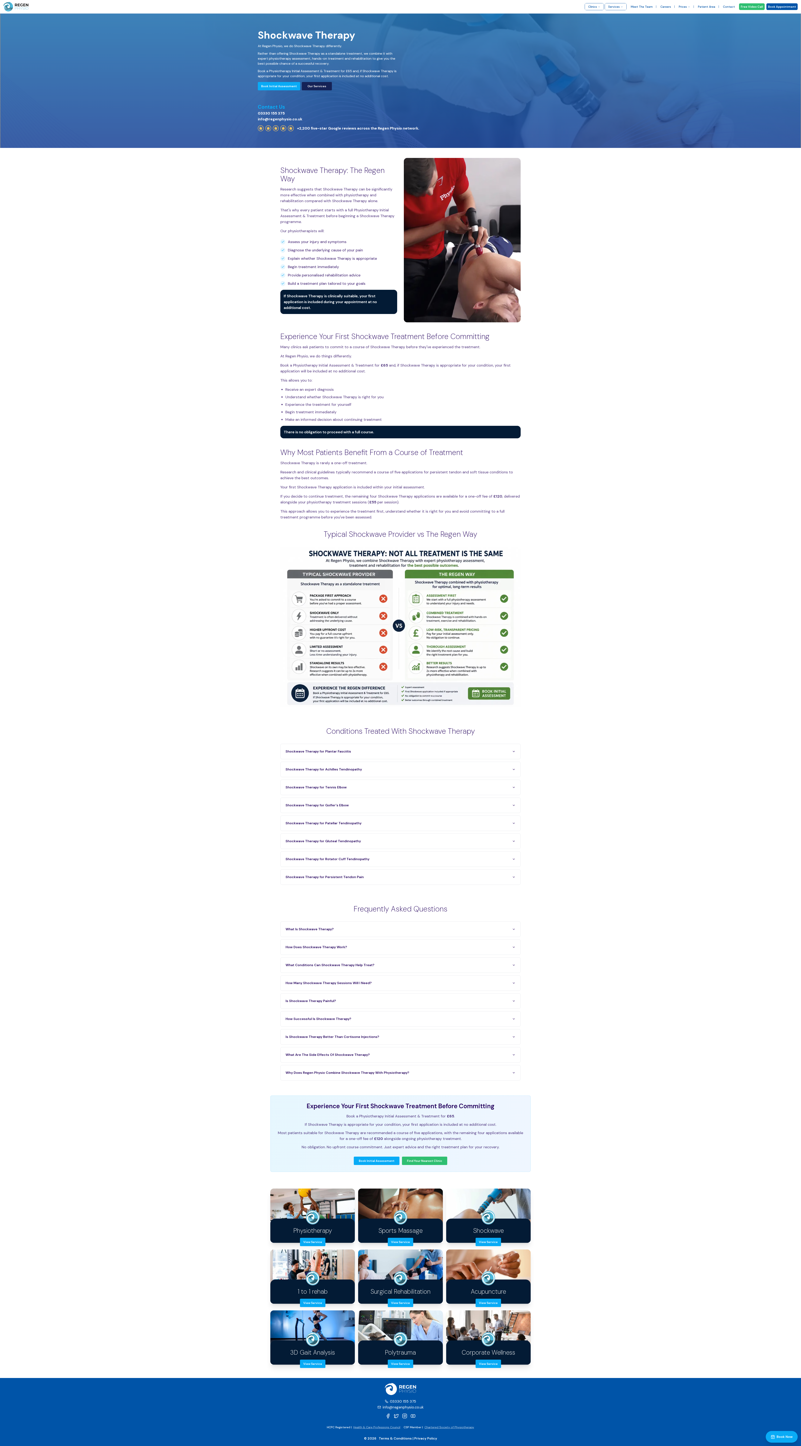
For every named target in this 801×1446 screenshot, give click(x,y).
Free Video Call (752, 7)
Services (614, 7)
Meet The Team (642, 7)
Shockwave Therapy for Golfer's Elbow (317, 805)
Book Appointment (782, 7)
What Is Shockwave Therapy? (310, 929)
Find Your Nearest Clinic (424, 1161)
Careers (665, 7)
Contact (729, 7)
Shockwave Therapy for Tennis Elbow (316, 787)
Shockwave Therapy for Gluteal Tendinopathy (323, 841)
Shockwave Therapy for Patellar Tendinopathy (323, 823)
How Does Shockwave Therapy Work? (316, 947)
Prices (683, 7)
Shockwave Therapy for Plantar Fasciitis (318, 751)
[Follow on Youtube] (413, 1415)
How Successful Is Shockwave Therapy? (318, 1019)
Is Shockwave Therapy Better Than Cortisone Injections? (332, 1037)
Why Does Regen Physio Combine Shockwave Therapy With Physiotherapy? (347, 1072)
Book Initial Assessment (279, 86)
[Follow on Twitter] (396, 1415)
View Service (312, 1242)
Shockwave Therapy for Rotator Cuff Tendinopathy (327, 859)
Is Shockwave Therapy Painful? (311, 1001)
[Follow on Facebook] (387, 1415)
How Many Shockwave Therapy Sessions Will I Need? (329, 983)
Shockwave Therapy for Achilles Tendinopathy (324, 769)
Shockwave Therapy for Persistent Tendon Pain (325, 877)
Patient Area (706, 7)
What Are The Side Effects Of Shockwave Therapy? (328, 1055)
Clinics (592, 7)
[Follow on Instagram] (404, 1415)
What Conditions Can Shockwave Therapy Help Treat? (330, 965)
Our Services (316, 86)
